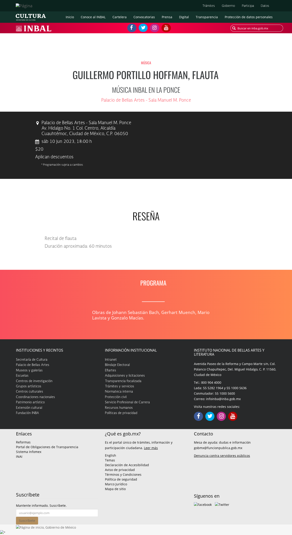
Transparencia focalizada (123, 381)
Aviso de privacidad (120, 470)
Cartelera (119, 17)
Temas (110, 460)
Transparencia (207, 17)
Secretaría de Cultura (31, 359)
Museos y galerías (29, 370)
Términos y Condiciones (123, 474)
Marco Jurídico (116, 484)
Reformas (23, 442)
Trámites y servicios (119, 386)
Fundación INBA (27, 413)
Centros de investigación (34, 381)
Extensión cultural (29, 407)
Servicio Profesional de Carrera (127, 402)
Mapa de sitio (115, 489)
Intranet (111, 359)
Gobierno (228, 5)
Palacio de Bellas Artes (32, 365)
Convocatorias (144, 17)
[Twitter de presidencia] (222, 504)
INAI (19, 456)
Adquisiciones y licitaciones (125, 375)
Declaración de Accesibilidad (127, 465)
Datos (265, 5)
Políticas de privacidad (121, 413)
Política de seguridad (121, 479)
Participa (248, 5)
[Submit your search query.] (233, 28)
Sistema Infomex (28, 452)
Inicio (70, 17)
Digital (184, 17)
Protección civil (116, 397)
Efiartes (110, 370)
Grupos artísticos (28, 386)
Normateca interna (119, 391)
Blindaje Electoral (117, 365)
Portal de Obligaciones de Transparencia (47, 447)
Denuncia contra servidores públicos (222, 455)
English (110, 455)
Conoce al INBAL (93, 17)
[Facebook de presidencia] (203, 504)
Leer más (151, 448)
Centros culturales (29, 391)
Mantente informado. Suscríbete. (41, 505)
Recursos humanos (119, 407)
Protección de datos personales (249, 17)
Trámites (209, 5)
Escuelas (22, 375)
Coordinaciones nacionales (35, 397)
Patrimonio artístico (30, 402)
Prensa (167, 17)
